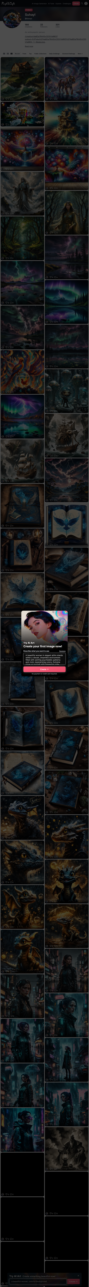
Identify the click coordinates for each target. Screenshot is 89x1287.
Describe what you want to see (36, 651)
